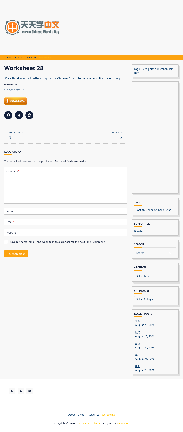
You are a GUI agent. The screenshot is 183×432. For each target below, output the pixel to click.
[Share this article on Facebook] (8, 115)
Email (10, 222)
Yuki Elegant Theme (89, 423)
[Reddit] (29, 391)
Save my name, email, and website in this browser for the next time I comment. (57, 242)
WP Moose (123, 423)
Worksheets (45, 57)
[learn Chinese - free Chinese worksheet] (65, 101)
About (9, 57)
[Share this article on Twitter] (19, 115)
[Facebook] (12, 391)
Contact (19, 57)
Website (11, 232)
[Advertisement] (122, 27)
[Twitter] (21, 391)
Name (10, 211)
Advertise (31, 57)
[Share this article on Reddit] (29, 115)
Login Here (140, 69)
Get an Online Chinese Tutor (154, 210)
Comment (12, 171)
